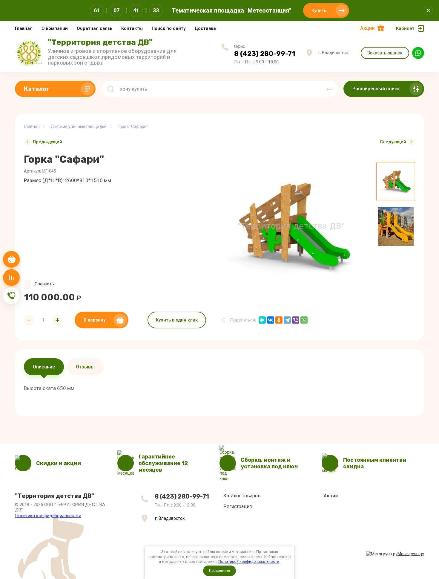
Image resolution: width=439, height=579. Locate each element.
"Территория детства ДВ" (100, 42)
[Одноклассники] (279, 320)
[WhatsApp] (304, 320)
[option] (291, 226)
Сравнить (44, 284)
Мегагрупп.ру (410, 553)
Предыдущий (47, 141)
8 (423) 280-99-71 (264, 54)
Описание (44, 367)
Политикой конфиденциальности (248, 561)
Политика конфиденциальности (48, 515)
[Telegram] (287, 320)
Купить (318, 10)
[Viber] (295, 320)
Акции (367, 28)
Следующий (393, 141)
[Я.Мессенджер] (262, 320)
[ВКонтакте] (270, 320)
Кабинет (405, 28)
